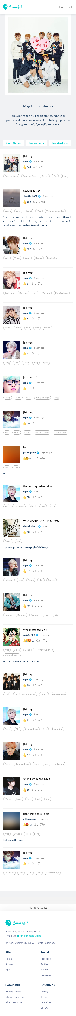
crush (8, 211)
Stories (9, 964)
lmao (36, 764)
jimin (26, 362)
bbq (36, 362)
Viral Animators (13, 1002)
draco (17, 834)
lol (6, 467)
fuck (47, 615)
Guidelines (46, 1002)
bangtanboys (36, 142)
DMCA (44, 1007)
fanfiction (20, 694)
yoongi (45, 176)
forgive (8, 615)
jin (39, 873)
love (18, 211)
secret (29, 211)
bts (6, 432)
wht (7, 258)
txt (55, 176)
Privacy (44, 991)
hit (30, 873)
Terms (44, 997)
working (46, 293)
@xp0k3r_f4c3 (45, 650)
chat (28, 397)
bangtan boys (60, 142)
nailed (47, 328)
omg (7, 362)
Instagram (46, 975)
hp (27, 834)
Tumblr (44, 969)
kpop (45, 362)
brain (18, 328)
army (7, 328)
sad (28, 328)
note (29, 799)
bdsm (27, 258)
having (38, 258)
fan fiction (52, 258)
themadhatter (12, 655)
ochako (29, 650)
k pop (27, 432)
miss (20, 580)
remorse (35, 615)
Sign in (8, 969)
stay (43, 506)
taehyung (9, 293)
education (19, 506)
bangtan (23, 293)
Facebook (46, 958)
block (17, 650)
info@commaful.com (29, 935)
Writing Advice (13, 991)
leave (18, 397)
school (32, 506)
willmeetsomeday (55, 211)
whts (17, 258)
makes (8, 799)
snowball (9, 873)
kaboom (9, 580)
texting (51, 580)
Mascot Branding (14, 997)
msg (64, 176)
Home (8, 958)
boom (31, 580)
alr (17, 729)
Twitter (44, 964)
